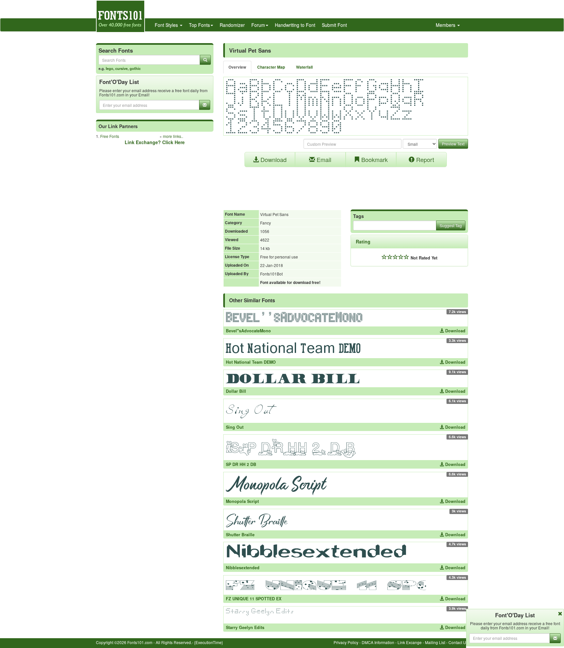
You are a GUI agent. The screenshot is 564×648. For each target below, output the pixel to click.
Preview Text (453, 143)
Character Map (271, 67)
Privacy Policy (346, 642)
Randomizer (232, 25)
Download (273, 159)
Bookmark (374, 159)
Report (424, 159)
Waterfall (304, 67)
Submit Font (334, 25)
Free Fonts (109, 136)
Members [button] (446, 25)
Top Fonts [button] (199, 25)
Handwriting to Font (295, 25)
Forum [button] (258, 25)
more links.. (173, 136)
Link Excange (410, 642)
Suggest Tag (451, 225)
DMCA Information (378, 642)
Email (323, 159)
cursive (121, 68)
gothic (135, 68)
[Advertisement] (345, 185)
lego (109, 68)
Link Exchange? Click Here (155, 142)
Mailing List (435, 642)
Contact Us (458, 642)
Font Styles (167, 25)
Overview (237, 67)
